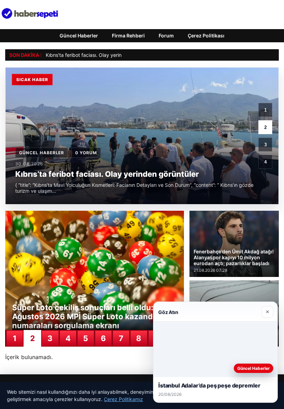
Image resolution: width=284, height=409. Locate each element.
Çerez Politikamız (123, 399)
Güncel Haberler (79, 35)
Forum (166, 35)
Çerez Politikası (206, 35)
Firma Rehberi (128, 35)
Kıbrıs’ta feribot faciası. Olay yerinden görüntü (97, 55)
